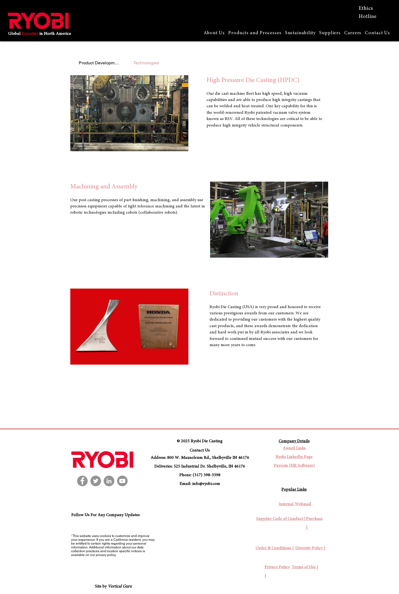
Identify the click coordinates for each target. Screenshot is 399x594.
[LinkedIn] (109, 481)
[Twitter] (95, 481)
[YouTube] (122, 481)
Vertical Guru (120, 586)
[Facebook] (82, 481)
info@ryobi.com (206, 484)
